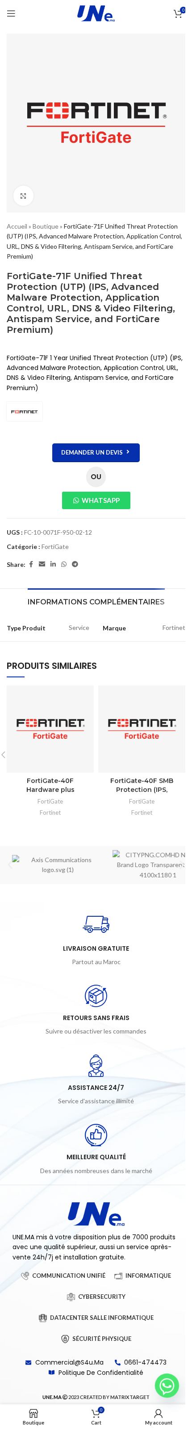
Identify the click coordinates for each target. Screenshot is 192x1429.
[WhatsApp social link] (63, 564)
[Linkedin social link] (53, 564)
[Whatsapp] (167, 1386)
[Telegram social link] (75, 564)
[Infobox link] (96, 939)
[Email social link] (42, 564)
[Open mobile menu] (11, 13)
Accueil (17, 226)
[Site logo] (96, 13)
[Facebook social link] (30, 564)
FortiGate (55, 546)
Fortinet (50, 812)
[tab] (96, 600)
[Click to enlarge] (23, 196)
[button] (10, 865)
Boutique (45, 226)
